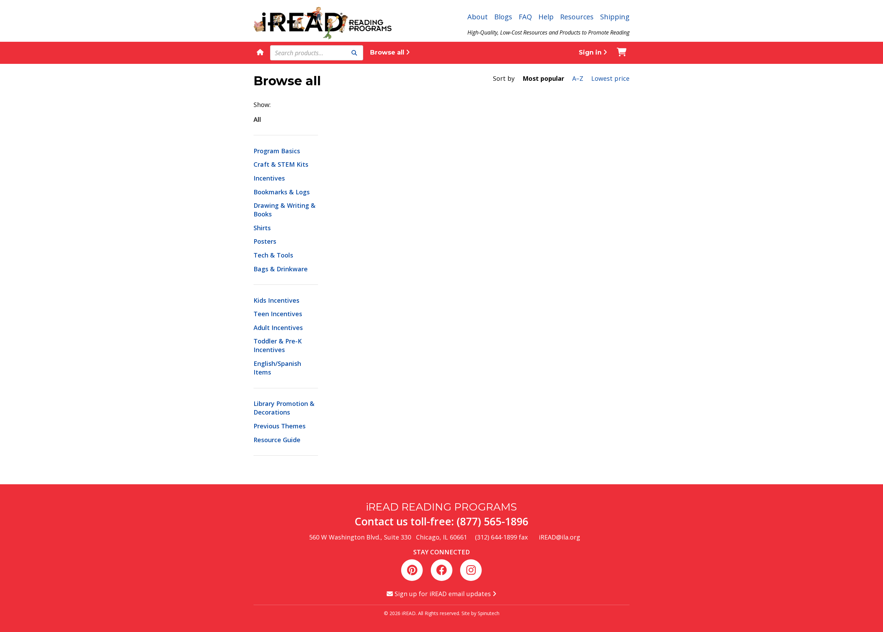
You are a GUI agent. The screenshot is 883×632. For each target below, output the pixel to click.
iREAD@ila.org (559, 537)
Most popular (543, 78)
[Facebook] (442, 569)
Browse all (388, 52)
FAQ (525, 16)
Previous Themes (280, 426)
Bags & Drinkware (281, 269)
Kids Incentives (276, 300)
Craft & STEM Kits (281, 164)
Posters (265, 241)
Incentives (269, 178)
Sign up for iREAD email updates (443, 594)
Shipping (614, 16)
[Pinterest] (413, 569)
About (477, 16)
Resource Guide (277, 440)
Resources (577, 16)
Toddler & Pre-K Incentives (278, 345)
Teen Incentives (278, 314)
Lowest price (610, 78)
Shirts (262, 228)
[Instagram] (470, 569)
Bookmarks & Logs (282, 192)
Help (546, 16)
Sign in (591, 52)
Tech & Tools (273, 255)
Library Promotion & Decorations (284, 407)
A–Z (577, 78)
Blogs (503, 16)
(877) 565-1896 (492, 521)
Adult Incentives (278, 327)
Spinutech (488, 613)
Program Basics (277, 151)
